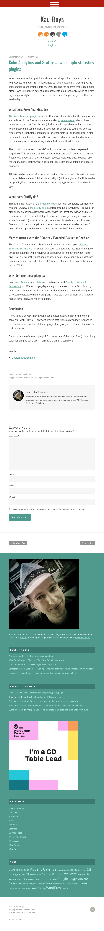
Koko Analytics (23, 282)
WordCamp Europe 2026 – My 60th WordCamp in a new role (36, 660)
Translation (13, 888)
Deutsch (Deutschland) (24, 357)
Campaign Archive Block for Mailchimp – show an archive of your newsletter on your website (51, 668)
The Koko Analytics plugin (23, 116)
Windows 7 (27, 888)
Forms (23, 874)
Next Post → (88, 543)
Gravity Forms (36, 874)
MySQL (19, 879)
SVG (76, 883)
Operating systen (33, 879)
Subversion (69, 884)
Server (49, 883)
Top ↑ (91, 909)
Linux (79, 874)
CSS (89, 869)
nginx (24, 879)
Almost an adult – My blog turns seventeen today (31, 656)
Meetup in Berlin (82, 637)
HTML (54, 874)
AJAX (60, 870)
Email (12, 485)
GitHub (58, 34)
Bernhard (42, 392)
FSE (27, 874)
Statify (39, 282)
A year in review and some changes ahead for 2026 (32, 664)
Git (31, 874)
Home (11, 919)
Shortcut (13, 824)
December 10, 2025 (17, 56)
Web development (17, 836)
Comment (14, 436)
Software (13, 828)
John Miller (14, 692)
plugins (23, 637)
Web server (14, 840)
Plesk (55, 879)
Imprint (19, 919)
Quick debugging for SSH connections (44, 697)
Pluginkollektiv (48, 203)
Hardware (13, 816)
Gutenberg (46, 874)
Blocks (73, 869)
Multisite (12, 879)
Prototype (31, 883)
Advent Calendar (23, 377)
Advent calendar (25, 374)
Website (12, 497)
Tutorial (20, 888)
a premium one (66, 120)
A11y (10, 870)
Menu (52, 3)
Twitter (64, 34)
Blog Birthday (81, 870)
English (52, 45)
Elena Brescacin (16, 705)
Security (42, 884)
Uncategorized (15, 832)
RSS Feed (46, 34)
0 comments (33, 56)
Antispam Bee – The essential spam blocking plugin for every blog (57, 709)
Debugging (15, 874)
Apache (66, 870)
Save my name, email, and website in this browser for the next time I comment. (48, 509)
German (52, 40)
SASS (37, 884)
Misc (11, 820)
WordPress (52, 34)
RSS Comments (40, 34)
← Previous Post (17, 543)
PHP (42, 879)
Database (13, 812)
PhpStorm (49, 879)
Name (12, 474)
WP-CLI (65, 888)
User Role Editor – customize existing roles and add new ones (49, 701)
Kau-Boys (52, 19)
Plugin (33, 377)
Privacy (24, 884)
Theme (82, 883)
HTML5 (59, 874)
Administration (21, 869)
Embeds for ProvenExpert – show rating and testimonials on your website (43, 673)
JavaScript (70, 874)
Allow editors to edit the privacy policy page (42, 692)
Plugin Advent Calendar (47, 377)
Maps (83, 874)
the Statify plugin (39, 207)
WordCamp (14, 845)
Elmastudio (30, 912)
